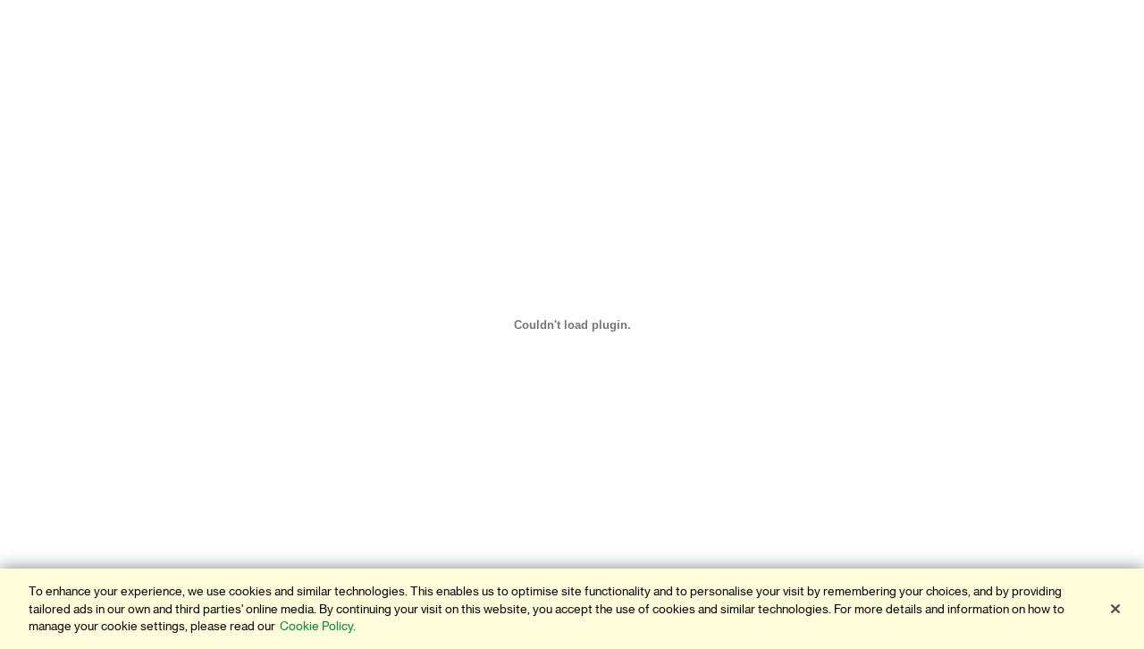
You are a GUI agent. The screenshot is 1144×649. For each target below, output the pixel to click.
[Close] (1115, 608)
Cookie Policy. (318, 626)
